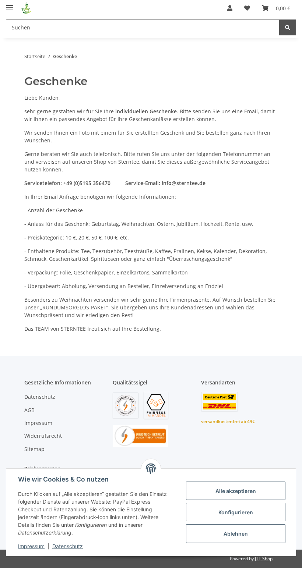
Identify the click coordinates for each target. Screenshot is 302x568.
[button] (229, 8)
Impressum (31, 546)
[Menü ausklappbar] (9, 4)
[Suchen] (287, 27)
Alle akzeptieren (235, 491)
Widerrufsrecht (43, 435)
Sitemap (34, 448)
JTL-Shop (264, 558)
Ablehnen (236, 533)
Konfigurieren (235, 512)
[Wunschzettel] (247, 8)
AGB (29, 410)
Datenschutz (67, 546)
